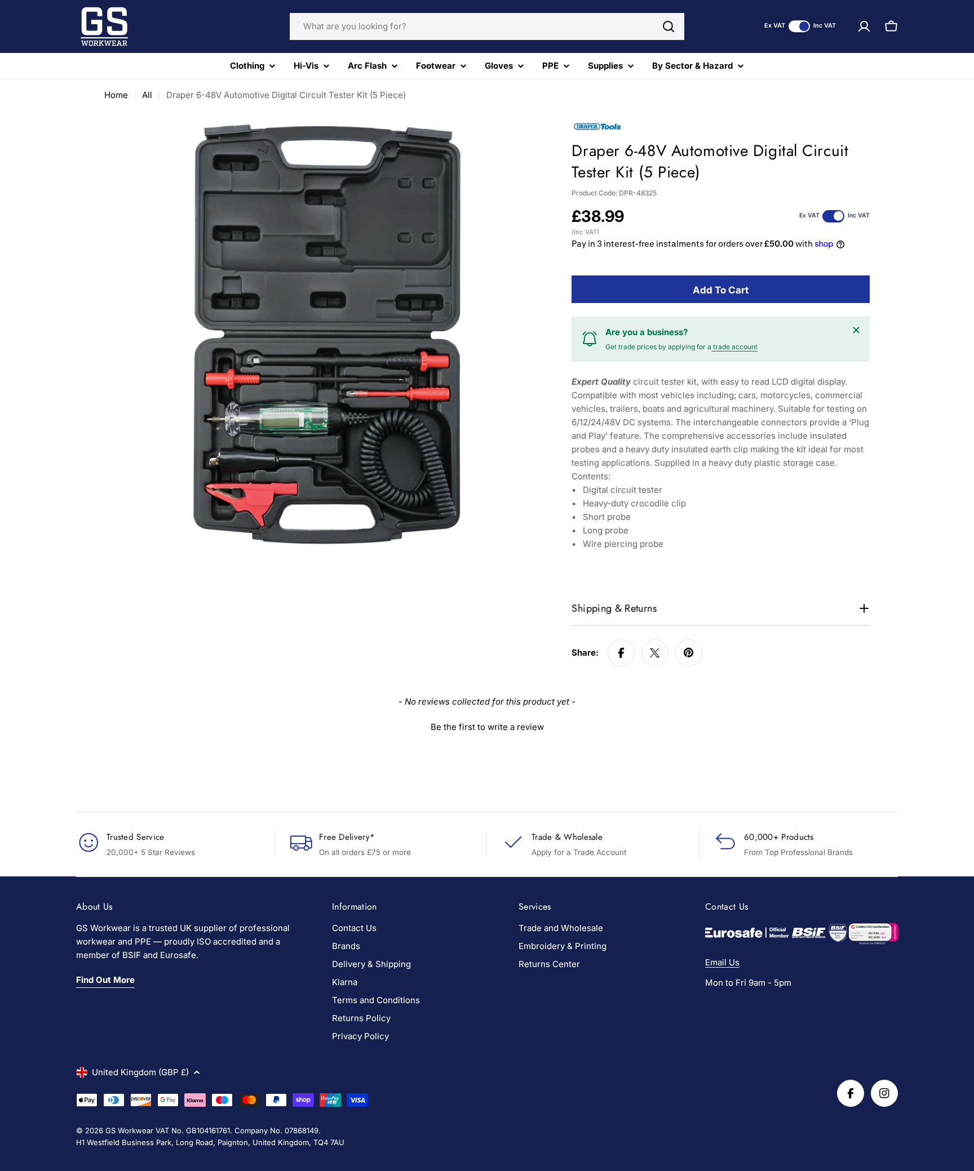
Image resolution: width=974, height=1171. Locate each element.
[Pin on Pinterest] (688, 652)
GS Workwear (129, 1130)
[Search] (668, 26)
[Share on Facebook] (621, 652)
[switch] (799, 26)
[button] (487, 725)
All (147, 95)
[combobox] (487, 26)
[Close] (856, 330)
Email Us (722, 962)
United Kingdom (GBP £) (140, 1072)
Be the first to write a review (487, 727)
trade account (734, 346)
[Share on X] (654, 652)
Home (116, 95)
